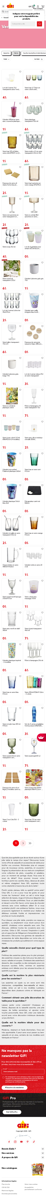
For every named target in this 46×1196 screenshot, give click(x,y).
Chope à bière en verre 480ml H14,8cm (10, 566)
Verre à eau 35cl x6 (9, 247)
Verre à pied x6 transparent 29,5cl (9, 279)
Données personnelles (9, 1194)
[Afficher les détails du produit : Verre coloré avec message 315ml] (34, 587)
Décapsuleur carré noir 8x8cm (32, 502)
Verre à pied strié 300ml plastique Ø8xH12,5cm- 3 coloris (33, 788)
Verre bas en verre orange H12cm (34, 534)
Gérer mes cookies (31, 1184)
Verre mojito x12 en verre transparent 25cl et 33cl (33, 152)
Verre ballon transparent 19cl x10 (11, 343)
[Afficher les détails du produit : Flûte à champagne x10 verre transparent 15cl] (34, 396)
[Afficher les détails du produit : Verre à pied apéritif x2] (34, 746)
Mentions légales (7, 1191)
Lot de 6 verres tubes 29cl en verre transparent (34, 375)
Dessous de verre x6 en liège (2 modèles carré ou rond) (11, 788)
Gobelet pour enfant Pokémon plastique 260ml (11, 470)
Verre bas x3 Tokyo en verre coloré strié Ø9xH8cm (32, 88)
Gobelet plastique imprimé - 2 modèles (12, 661)
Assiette (6, 53)
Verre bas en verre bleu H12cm (11, 693)
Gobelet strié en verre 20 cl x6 (33, 566)
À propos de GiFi (10, 1157)
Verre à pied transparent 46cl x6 (33, 629)
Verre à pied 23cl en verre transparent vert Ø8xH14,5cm (11, 757)
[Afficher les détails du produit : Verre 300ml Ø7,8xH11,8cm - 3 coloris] (34, 682)
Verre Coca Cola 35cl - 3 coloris (11, 820)
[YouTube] (21, 1141)
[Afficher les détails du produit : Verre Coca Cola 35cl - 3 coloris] (12, 809)
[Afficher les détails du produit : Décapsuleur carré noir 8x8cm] (34, 491)
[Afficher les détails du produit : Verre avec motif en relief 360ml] (12, 618)
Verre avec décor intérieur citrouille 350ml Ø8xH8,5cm (33, 438)
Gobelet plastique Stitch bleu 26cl (11, 502)
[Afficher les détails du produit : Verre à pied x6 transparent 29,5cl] (12, 268)
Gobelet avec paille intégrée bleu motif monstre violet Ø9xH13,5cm (31, 311)
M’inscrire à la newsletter (14, 1088)
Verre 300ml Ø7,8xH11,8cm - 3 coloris (34, 693)
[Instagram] (15, 1141)
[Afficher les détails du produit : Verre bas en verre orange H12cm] (34, 523)
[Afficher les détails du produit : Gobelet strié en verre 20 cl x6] (34, 555)
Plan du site (6, 1184)
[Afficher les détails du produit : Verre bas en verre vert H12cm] (34, 459)
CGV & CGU (6, 1187)
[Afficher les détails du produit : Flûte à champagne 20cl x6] (34, 650)
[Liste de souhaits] (20, 71)
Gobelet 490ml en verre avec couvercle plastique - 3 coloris (12, 120)
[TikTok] (34, 1141)
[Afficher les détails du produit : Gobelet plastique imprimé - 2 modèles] (12, 650)
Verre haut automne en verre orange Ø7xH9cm (33, 184)
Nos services (8, 1153)
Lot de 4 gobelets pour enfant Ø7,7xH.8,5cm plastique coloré (33, 248)
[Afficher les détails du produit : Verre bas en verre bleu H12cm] (12, 682)
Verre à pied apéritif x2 (32, 756)
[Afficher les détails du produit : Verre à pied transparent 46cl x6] (34, 618)
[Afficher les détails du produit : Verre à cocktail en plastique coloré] (12, 396)
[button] (33, 6)
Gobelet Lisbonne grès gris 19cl (34, 279)
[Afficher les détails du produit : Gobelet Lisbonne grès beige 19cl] (12, 364)
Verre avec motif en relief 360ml (11, 629)
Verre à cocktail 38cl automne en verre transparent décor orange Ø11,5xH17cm (33, 216)
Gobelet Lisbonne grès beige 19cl (10, 375)
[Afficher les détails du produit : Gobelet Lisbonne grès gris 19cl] (34, 268)
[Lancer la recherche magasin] (39, 23)
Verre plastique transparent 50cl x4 (31, 120)
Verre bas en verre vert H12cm (33, 470)
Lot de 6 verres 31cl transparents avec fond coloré (11, 88)
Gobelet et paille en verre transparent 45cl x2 (11, 534)
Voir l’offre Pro (12, 1112)
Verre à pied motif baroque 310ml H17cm (12, 597)
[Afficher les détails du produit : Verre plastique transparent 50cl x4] (34, 109)
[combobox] (6, 59)
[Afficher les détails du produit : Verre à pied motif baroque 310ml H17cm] (12, 587)
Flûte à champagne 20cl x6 (34, 660)
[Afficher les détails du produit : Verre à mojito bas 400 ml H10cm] (12, 714)
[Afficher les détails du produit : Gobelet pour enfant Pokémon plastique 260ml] (12, 459)
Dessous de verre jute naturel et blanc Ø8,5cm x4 (33, 343)
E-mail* (5, 1069)
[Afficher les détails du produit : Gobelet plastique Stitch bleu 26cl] (12, 491)
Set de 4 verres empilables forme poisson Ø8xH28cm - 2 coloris (34, 725)
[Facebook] (9, 1141)
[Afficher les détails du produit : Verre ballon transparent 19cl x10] (12, 332)
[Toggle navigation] (3, 6)
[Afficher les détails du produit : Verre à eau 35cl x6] (12, 237)
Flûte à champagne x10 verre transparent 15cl (33, 407)
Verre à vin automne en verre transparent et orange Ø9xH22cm (10, 216)
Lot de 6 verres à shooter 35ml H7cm (11, 311)
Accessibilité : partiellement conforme (33, 1188)
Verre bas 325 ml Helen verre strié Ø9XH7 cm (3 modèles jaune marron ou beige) (11, 152)
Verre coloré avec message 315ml (31, 597)
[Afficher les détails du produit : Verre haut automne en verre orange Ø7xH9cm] (34, 173)
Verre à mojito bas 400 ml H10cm (11, 725)
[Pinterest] (27, 1141)
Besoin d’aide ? (9, 1149)
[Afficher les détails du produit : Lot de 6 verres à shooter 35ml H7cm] (12, 300)
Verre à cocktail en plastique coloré (9, 407)
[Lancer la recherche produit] (3, 11)
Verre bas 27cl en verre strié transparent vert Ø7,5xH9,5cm (33, 820)
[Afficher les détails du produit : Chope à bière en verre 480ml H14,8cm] (12, 555)
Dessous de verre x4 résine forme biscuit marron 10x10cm (10, 184)
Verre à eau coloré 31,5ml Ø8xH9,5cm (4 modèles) (11, 438)
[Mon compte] (38, 6)
